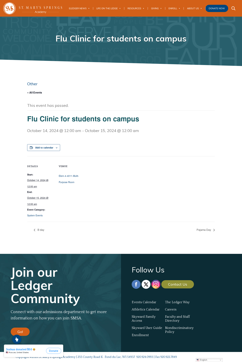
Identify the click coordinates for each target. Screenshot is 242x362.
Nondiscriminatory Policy (179, 330)
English (203, 360)
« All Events (34, 92)
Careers (170, 309)
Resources (134, 8)
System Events (35, 215)
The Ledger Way (177, 302)
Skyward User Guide (147, 328)
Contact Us (177, 284)
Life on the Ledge (107, 8)
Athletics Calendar (146, 309)
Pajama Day (204, 230)
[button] (16, 339)
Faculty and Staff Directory (177, 318)
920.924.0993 (144, 357)
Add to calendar (44, 147)
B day (40, 230)
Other (32, 83)
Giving (155, 8)
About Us (193, 8)
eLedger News (78, 8)
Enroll (173, 8)
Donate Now (217, 8)
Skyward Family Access (143, 318)
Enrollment (140, 335)
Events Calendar (144, 302)
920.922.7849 (168, 357)
